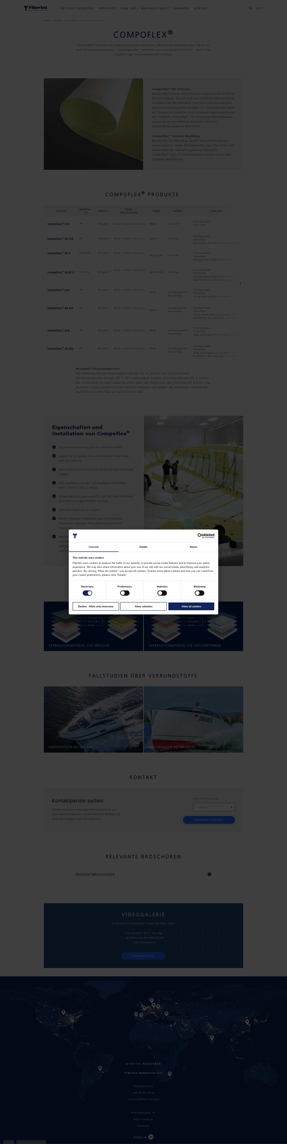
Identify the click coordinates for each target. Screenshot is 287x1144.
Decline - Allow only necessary (95, 606)
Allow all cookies (191, 606)
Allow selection (143, 606)
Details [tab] (144, 546)
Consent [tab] (94, 546)
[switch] (125, 593)
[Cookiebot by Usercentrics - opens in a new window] (200, 535)
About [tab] (193, 546)
